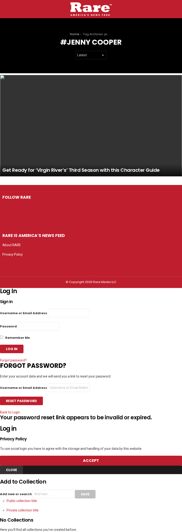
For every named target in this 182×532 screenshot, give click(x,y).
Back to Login (10, 412)
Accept (91, 460)
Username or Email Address (23, 313)
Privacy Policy (12, 254)
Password (8, 326)
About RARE (11, 245)
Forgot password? (13, 360)
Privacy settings (14, 264)
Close (11, 470)
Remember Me (17, 337)
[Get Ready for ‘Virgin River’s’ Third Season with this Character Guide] (91, 125)
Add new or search (16, 494)
